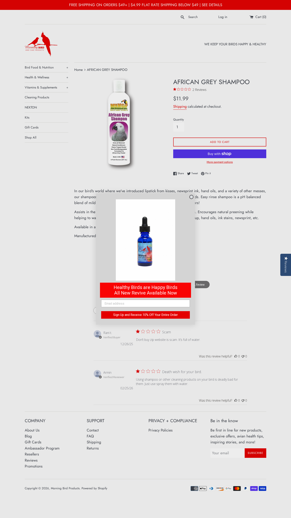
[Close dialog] (191, 197)
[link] (145, 240)
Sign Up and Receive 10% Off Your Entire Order (145, 315)
